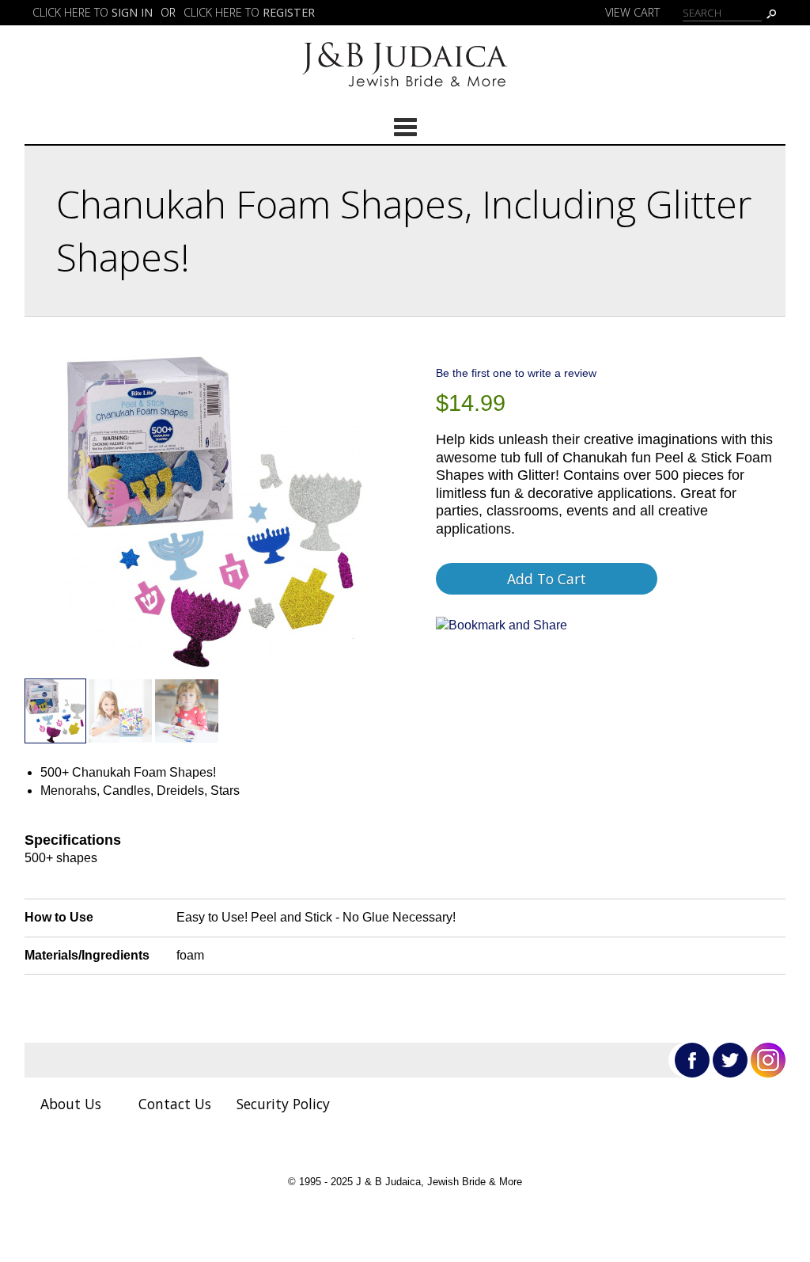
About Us (70, 1103)
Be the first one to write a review (516, 373)
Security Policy (283, 1103)
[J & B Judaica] (405, 92)
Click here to (92, 12)
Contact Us (174, 1103)
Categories (405, 126)
